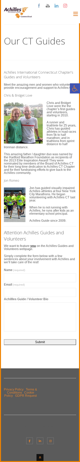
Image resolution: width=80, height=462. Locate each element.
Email (14, 284)
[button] (75, 88)
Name (14, 270)
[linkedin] (40, 441)
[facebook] (29, 441)
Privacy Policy (13, 389)
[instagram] (50, 441)
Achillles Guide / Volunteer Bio (26, 299)
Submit (40, 342)
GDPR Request (26, 395)
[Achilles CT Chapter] (18, 15)
